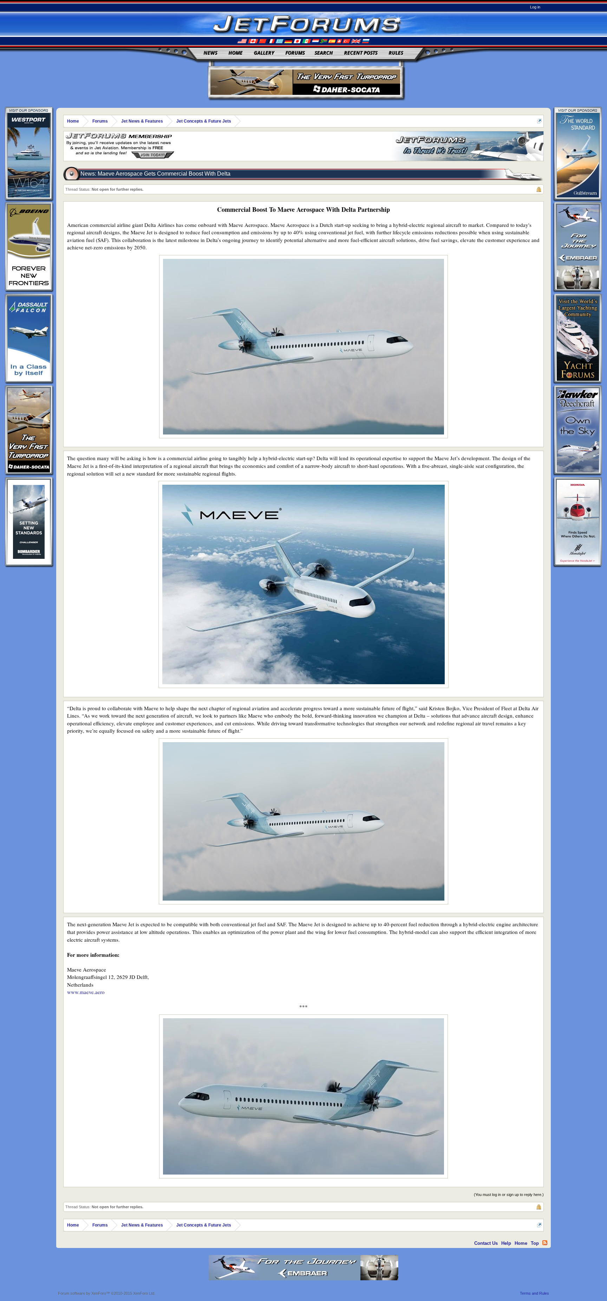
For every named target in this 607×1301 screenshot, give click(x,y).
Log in (535, 7)
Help (506, 1243)
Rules (396, 53)
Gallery (264, 53)
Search (324, 53)
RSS (544, 1242)
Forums (295, 53)
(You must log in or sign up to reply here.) (509, 1194)
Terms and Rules (534, 1293)
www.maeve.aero (86, 991)
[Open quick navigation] (539, 121)
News (210, 53)
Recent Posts (361, 53)
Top (535, 1243)
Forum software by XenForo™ (106, 1293)
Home (236, 53)
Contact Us (486, 1243)
